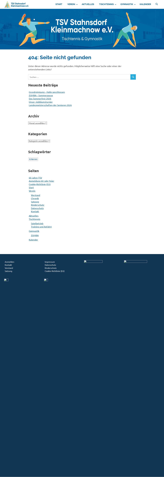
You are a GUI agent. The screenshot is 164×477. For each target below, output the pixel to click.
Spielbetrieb (37, 223)
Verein (71, 4)
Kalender (145, 4)
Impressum (50, 261)
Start (58, 4)
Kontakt (35, 211)
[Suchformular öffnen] (156, 3)
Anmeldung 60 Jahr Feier (41, 181)
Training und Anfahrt (41, 226)
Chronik (35, 198)
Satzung (35, 201)
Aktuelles (88, 4)
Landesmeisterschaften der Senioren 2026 (50, 105)
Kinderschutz (37, 204)
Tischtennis (106, 4)
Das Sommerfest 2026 (40, 98)
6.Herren (33, 159)
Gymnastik (126, 4)
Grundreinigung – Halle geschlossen (47, 92)
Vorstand (35, 195)
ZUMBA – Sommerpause (41, 95)
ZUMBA (35, 235)
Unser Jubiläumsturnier (41, 102)
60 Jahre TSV (35, 177)
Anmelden (9, 261)
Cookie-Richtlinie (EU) (40, 184)
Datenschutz (37, 208)
